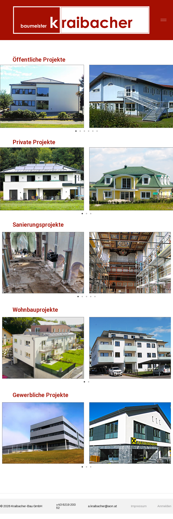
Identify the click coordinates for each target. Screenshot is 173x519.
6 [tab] (97, 131)
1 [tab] (76, 131)
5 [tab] (93, 131)
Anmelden (164, 506)
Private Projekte (34, 142)
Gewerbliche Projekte (40, 395)
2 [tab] (80, 131)
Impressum (139, 506)
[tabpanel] (127, 263)
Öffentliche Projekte (39, 59)
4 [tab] (88, 131)
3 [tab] (84, 131)
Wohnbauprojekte (35, 309)
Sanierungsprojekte (38, 224)
